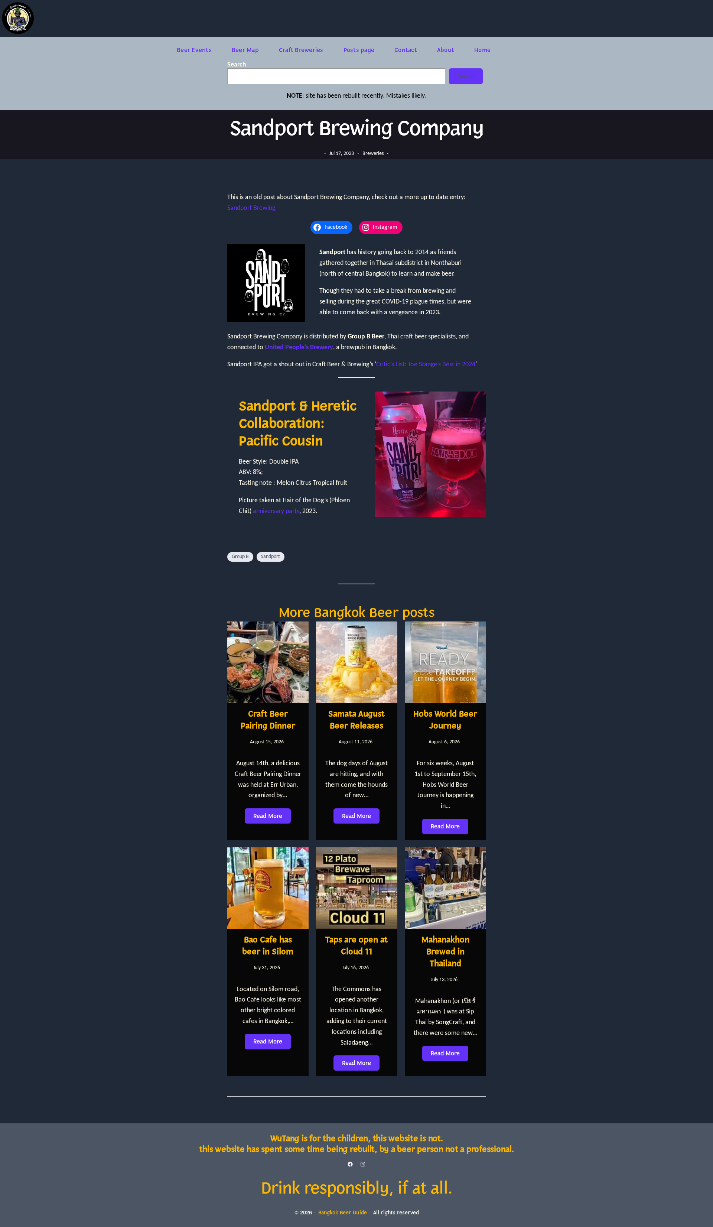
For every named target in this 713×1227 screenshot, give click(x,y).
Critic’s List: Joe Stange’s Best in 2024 (425, 364)
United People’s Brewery (299, 347)
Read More (267, 816)
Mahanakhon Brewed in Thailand (445, 952)
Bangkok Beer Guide (342, 1212)
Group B (240, 556)
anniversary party (276, 511)
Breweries (373, 153)
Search (236, 64)
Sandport (270, 556)
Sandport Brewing (251, 208)
